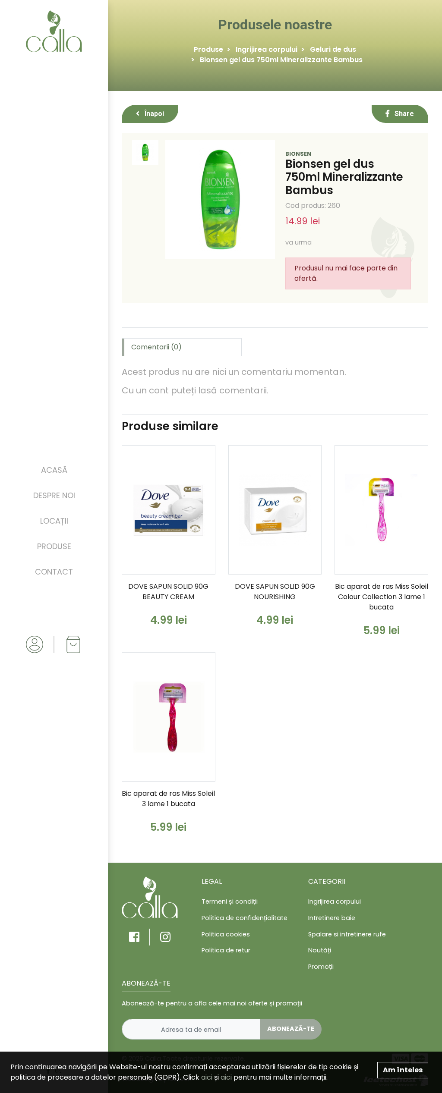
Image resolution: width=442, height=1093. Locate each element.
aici (206, 1077)
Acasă (54, 470)
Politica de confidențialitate (244, 918)
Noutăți (319, 950)
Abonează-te (290, 1028)
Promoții (321, 966)
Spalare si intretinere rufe (347, 934)
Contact (54, 571)
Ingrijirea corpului (266, 49)
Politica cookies (226, 934)
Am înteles (403, 1070)
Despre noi (54, 495)
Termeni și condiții (230, 901)
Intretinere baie (331, 918)
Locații (54, 520)
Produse (54, 546)
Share (403, 114)
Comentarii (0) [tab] (156, 347)
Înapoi (153, 114)
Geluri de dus (333, 49)
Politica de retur (226, 950)
